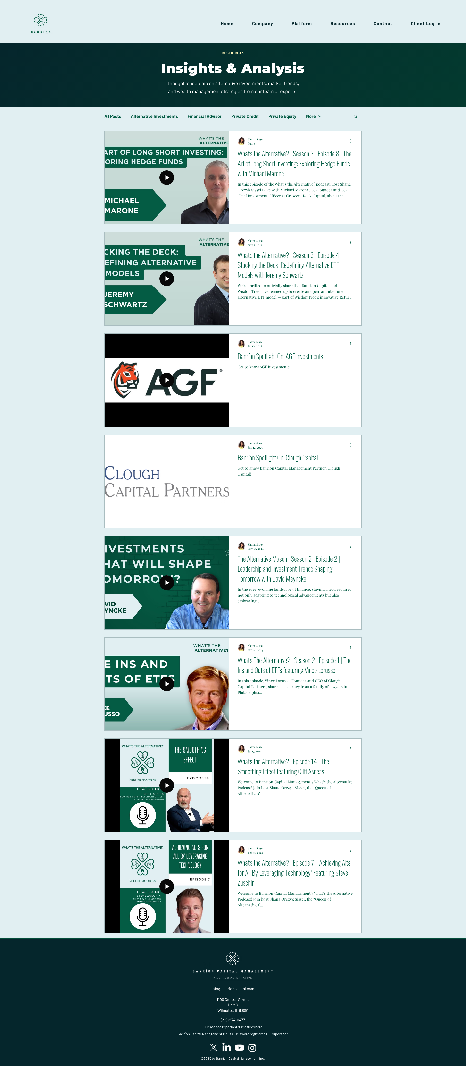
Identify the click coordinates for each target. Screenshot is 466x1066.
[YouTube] (239, 1047)
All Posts (112, 116)
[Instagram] (252, 1047)
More (311, 116)
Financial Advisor (205, 116)
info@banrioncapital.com (233, 988)
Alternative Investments (154, 116)
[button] (263, 23)
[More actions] (352, 141)
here (258, 1027)
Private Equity (282, 116)
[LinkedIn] (226, 1047)
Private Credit (245, 116)
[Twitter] (213, 1047)
